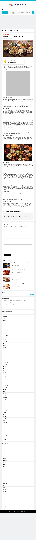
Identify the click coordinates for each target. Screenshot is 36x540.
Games (4, 475)
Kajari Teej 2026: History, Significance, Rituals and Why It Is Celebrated (19, 15)
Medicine (4, 494)
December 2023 (5, 383)
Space (4, 506)
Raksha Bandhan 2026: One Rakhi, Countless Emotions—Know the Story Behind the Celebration (18, 311)
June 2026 (4, 325)
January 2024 (5, 381)
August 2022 (5, 414)
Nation (4, 496)
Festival (4, 467)
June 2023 (4, 394)
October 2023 (5, 387)
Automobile (5, 450)
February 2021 (5, 437)
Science (4, 504)
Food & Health (5, 473)
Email (5, 247)
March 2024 (5, 377)
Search (3, 296)
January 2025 (5, 358)
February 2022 (5, 425)
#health (7, 214)
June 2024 (4, 371)
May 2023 (4, 396)
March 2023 (5, 400)
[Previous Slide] (32, 0)
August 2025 (5, 344)
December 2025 (5, 337)
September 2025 (5, 342)
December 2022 (5, 406)
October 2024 (5, 364)
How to (4, 483)
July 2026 (4, 323)
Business (4, 456)
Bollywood (4, 452)
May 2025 (4, 350)
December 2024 (5, 360)
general (4, 477)
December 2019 (5, 439)
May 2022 (4, 419)
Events (4, 465)
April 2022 (4, 421)
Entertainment (5, 463)
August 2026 (5, 321)
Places (4, 502)
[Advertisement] (18, 25)
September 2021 (5, 435)
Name (5, 243)
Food (4, 37)
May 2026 (4, 327)
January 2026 (5, 335)
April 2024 (4, 375)
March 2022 (5, 423)
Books (4, 454)
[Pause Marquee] (33, 16)
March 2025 (5, 354)
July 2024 (4, 369)
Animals (4, 448)
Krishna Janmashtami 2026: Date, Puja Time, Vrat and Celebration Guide (14, 303)
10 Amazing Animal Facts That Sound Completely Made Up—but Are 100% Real (15, 309)
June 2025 (4, 348)
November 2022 (5, 408)
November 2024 (5, 362)
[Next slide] (33, 0)
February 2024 (5, 379)
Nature (4, 498)
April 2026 (4, 329)
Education (4, 461)
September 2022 (5, 412)
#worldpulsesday (17, 214)
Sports (4, 508)
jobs (3, 488)
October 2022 (5, 410)
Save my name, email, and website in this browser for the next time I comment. (17, 255)
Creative (4, 458)
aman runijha (14, 268)
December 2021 (5, 429)
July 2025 (4, 346)
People (4, 500)
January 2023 (5, 404)
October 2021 (5, 433)
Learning (4, 492)
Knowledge (4, 490)
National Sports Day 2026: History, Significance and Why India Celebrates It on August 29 (17, 307)
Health (7, 37)
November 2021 (5, 431)
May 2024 (4, 373)
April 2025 (4, 352)
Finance (4, 469)
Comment (5, 231)
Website (5, 251)
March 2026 (5, 331)
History (4, 481)
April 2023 (4, 398)
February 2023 (5, 402)
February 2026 (5, 333)
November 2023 (5, 385)
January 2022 (5, 427)
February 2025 (5, 356)
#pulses (11, 214)
